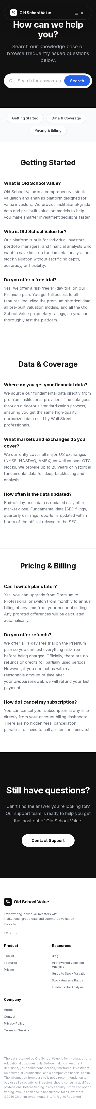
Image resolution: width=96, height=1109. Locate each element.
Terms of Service (17, 1030)
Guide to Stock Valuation (69, 973)
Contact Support (48, 840)
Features (10, 963)
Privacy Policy (14, 1023)
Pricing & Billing (48, 130)
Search (77, 80)
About (8, 1010)
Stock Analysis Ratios (67, 980)
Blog (55, 956)
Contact (9, 1016)
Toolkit (9, 956)
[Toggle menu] (79, 13)
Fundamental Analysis (68, 987)
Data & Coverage (66, 118)
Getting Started (25, 118)
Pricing (9, 969)
